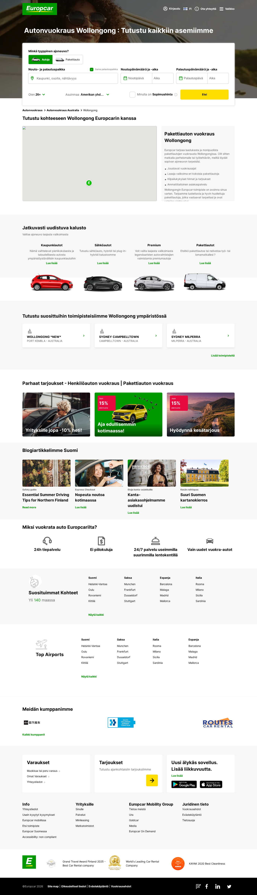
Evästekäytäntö (99, 886)
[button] (89, 183)
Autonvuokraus (32, 110)
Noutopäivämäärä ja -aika (139, 69)
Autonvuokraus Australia (63, 110)
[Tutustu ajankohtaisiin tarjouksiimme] (152, 780)
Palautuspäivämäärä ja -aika (196, 69)
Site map (53, 886)
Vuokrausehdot (121, 886)
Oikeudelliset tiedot (73, 886)
